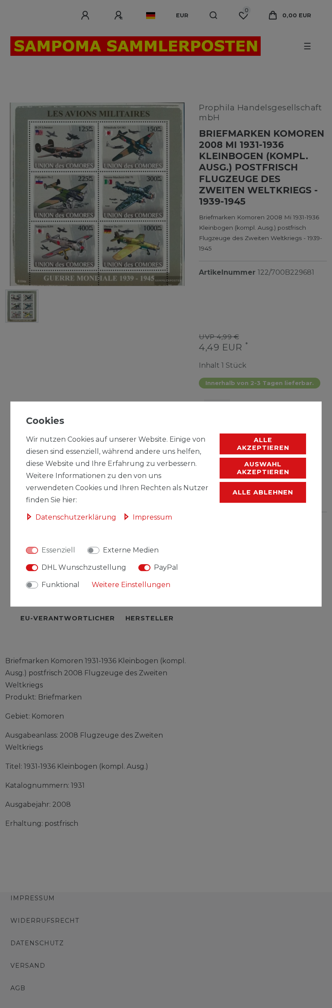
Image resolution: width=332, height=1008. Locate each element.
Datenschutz (37, 943)
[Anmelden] (86, 15)
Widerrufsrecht (45, 921)
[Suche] (214, 15)
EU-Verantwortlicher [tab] (67, 618)
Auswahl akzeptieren (263, 468)
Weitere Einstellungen (131, 585)
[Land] (151, 15)
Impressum (32, 898)
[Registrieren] (120, 15)
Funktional (61, 585)
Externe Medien (131, 550)
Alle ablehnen (263, 492)
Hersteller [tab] (149, 618)
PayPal (166, 567)
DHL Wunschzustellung (84, 567)
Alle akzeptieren (263, 444)
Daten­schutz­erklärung (76, 517)
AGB (18, 988)
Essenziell (58, 550)
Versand (27, 965)
